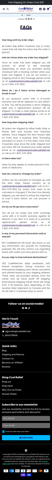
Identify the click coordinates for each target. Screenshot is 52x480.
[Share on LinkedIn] (29, 19)
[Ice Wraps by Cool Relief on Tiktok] (29, 308)
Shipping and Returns (13, 354)
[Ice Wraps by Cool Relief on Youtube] (26, 308)
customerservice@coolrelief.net (25, 81)
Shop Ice (6, 381)
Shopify (38, 464)
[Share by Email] (34, 19)
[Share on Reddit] (31, 19)
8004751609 (10, 335)
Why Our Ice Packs (11, 389)
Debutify (27, 466)
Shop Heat (7, 385)
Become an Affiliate (12, 362)
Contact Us (8, 358)
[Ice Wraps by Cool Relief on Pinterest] (23, 308)
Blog (4, 350)
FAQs (28, 15)
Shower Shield (9, 394)
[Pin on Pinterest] (26, 19)
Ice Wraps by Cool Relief (26, 454)
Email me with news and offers (17, 431)
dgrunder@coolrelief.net (16, 331)
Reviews (6, 366)
